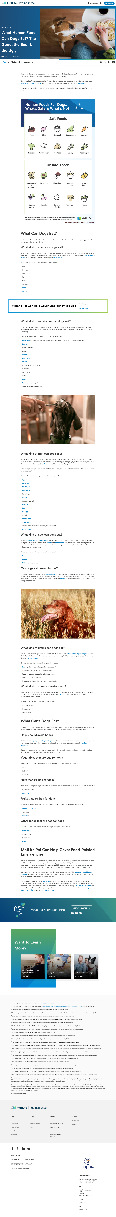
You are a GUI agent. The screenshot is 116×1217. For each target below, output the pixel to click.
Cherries (25, 815)
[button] (46, 3)
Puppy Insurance (15, 1127)
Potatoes (25, 383)
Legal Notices (29, 1159)
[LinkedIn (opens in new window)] (23, 1149)
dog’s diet (81, 83)
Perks (31, 1127)
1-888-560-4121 (15, 1155)
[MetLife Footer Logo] (29, 1109)
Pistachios (26, 563)
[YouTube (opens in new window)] (28, 1149)
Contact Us (52, 1120)
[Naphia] (88, 1172)
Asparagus (26, 340)
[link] (101, 62)
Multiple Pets (14, 1134)
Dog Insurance (14, 1120)
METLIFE (74, 1124)
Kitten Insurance (15, 1131)
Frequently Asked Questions (56, 1123)
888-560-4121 (77, 913)
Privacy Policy (15, 1159)
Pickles (24, 841)
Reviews (32, 1120)
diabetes (45, 464)
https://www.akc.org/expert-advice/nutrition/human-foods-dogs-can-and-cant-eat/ (62, 1006)
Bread (24, 667)
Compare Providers (35, 1123)
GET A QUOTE (75, 1116)
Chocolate (25, 831)
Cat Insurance (14, 1123)
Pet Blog (52, 1131)
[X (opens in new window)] (18, 1149)
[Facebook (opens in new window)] (12, 1149)
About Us (32, 1131)
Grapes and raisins (29, 808)
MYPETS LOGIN (75, 1120)
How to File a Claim (54, 1127)
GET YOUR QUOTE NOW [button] (81, 908)
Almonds (26, 793)
